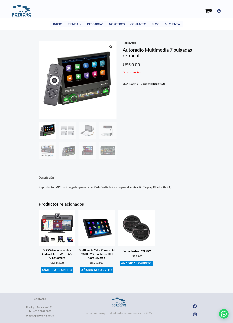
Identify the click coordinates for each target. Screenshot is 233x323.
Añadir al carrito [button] (57, 270)
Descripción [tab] (46, 177)
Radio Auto (129, 42)
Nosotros (117, 24)
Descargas (95, 24)
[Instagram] (195, 314)
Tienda (73, 24)
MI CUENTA (172, 24)
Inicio (57, 24)
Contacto (138, 24)
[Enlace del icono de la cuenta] (219, 11)
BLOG (155, 24)
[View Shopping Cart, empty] (207, 11)
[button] (111, 47)
